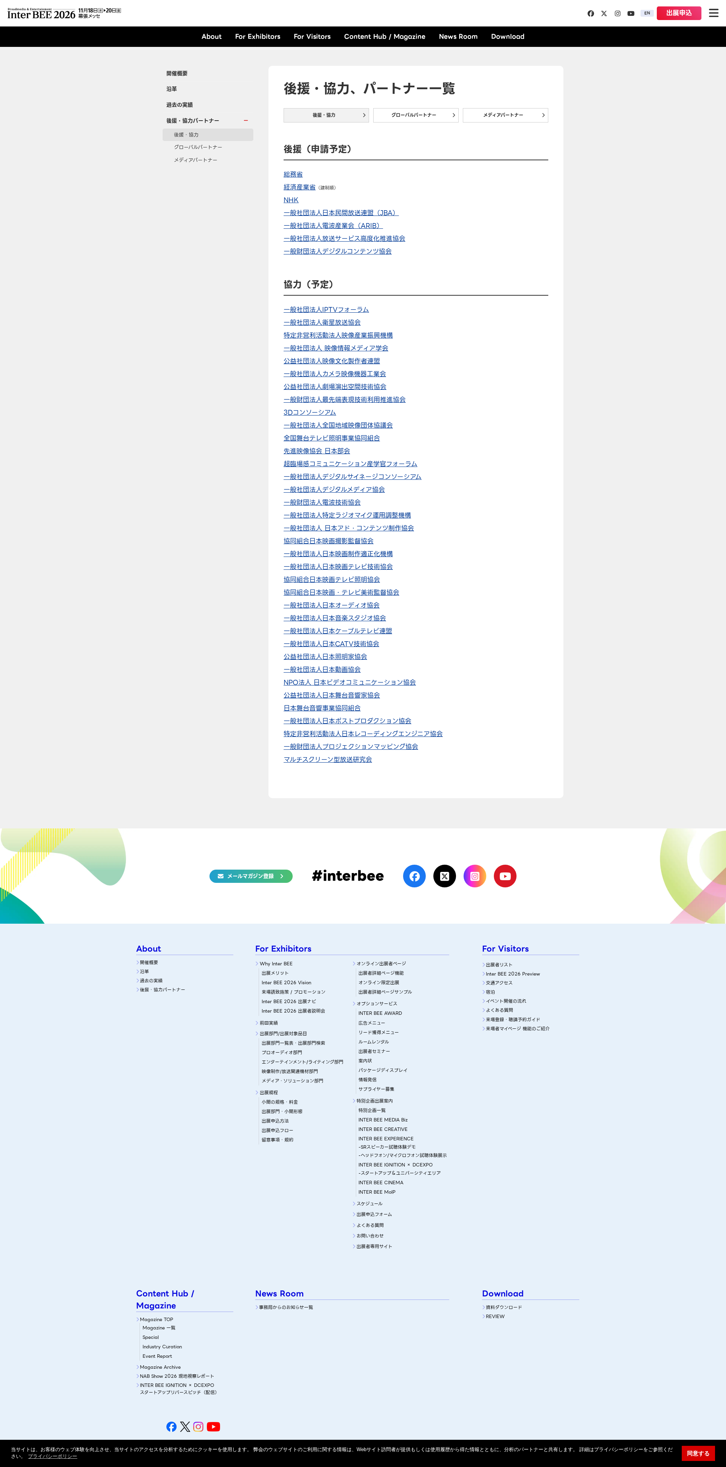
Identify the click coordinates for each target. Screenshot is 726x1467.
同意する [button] (698, 1453)
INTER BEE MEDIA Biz (383, 1119)
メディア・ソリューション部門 (292, 1080)
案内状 (365, 1060)
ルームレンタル (373, 1041)
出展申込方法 (275, 1120)
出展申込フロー (277, 1130)
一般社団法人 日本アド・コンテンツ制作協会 (349, 528)
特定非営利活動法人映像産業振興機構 (338, 335)
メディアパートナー (195, 160)
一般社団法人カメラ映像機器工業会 (335, 374)
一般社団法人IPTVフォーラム (326, 309)
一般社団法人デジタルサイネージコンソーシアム (353, 476)
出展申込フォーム (374, 1214)
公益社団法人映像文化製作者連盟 (332, 361)
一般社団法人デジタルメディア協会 (334, 489)
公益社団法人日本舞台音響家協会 (332, 695)
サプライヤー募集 (376, 1089)
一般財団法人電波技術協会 (322, 502)
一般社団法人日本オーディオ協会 (332, 605)
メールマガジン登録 (250, 876)
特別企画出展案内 (375, 1100)
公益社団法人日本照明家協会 (325, 656)
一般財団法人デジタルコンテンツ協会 (338, 251)
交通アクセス (499, 982)
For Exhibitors (257, 36)
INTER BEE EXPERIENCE (386, 1138)
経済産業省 (300, 187)
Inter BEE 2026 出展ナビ (289, 1001)
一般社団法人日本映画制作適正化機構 (338, 554)
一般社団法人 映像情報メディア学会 (336, 348)
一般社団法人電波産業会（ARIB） (333, 225)
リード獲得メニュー (378, 1032)
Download (507, 36)
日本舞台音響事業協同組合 (322, 708)
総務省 (293, 174)
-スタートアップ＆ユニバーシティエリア (399, 1173)
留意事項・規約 (277, 1139)
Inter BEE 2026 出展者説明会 (293, 1010)
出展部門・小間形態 (282, 1111)
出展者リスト (499, 964)
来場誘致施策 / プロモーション (294, 992)
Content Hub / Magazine (384, 36)
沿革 (171, 89)
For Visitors (312, 36)
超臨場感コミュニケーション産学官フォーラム (350, 464)
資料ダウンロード (504, 1307)
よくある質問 (370, 1225)
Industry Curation (162, 1346)
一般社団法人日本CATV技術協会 (331, 644)
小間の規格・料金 (280, 1102)
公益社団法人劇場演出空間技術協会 (335, 386)
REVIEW (495, 1316)
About (212, 36)
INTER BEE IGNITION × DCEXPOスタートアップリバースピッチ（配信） (179, 1389)
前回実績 (269, 1023)
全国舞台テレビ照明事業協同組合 (332, 438)
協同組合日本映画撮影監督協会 (329, 541)
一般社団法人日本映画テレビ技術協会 (338, 566)
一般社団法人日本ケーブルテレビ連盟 (338, 631)
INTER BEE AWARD (380, 1013)
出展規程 (269, 1092)
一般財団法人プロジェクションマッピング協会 (351, 746)
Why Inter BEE (276, 963)
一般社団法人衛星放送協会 (322, 322)
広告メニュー (371, 1023)
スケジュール (370, 1203)
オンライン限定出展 (378, 982)
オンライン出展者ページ (381, 963)
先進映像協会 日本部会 (317, 451)
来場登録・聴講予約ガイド (513, 1019)
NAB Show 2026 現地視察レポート (177, 1376)
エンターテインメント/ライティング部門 (302, 1061)
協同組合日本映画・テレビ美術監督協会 (341, 592)
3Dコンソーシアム (310, 412)
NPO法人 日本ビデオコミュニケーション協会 (350, 682)
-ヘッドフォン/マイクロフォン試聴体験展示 (402, 1155)
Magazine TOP (156, 1319)
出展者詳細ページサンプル (385, 992)
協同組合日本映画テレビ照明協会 (332, 579)
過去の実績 (179, 105)
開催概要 (177, 73)
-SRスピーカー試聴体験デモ (387, 1147)
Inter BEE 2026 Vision (286, 982)
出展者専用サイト (374, 1246)
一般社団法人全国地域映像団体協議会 (338, 425)
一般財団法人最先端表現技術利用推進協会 (345, 399)
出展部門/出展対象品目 (283, 1033)
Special (151, 1337)
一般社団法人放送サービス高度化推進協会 (344, 238)
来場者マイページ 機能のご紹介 (518, 1028)
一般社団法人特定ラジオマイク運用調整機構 (347, 515)
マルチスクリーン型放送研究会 (328, 759)
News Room (458, 36)
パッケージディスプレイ (383, 1070)
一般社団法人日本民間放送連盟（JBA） (341, 213)
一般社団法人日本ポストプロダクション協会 (347, 721)
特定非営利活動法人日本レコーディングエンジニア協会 (363, 734)
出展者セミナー (374, 1051)
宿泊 (490, 992)
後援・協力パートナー (162, 989)
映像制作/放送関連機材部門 (290, 1071)
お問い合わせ (370, 1235)
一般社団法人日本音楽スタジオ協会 (335, 618)
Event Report (157, 1356)
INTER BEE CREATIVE (383, 1129)
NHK (291, 200)
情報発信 (367, 1079)
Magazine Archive (160, 1367)
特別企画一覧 (372, 1110)
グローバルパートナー (198, 147)
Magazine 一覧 (159, 1327)
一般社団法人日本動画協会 (322, 669)
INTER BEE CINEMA (380, 1182)
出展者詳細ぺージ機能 (381, 973)
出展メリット (275, 973)
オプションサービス (377, 1003)
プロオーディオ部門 (282, 1052)
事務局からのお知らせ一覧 (286, 1307)
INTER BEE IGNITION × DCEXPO (395, 1164)
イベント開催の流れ (506, 1001)
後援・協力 (186, 135)
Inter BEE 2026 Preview (513, 973)
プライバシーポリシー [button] (52, 1456)
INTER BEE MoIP (377, 1192)
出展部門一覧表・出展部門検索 (293, 1043)
